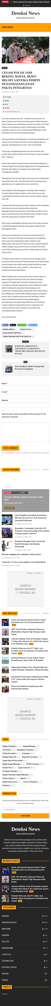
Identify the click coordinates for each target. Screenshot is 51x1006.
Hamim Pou (9, 768)
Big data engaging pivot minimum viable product (21, 554)
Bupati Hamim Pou (12, 782)
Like (6, 104)
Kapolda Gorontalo (31, 757)
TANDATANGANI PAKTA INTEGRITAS (18, 337)
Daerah (4, 68)
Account (27, 5)
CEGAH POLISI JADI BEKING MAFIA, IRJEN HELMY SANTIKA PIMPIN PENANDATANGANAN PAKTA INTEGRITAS (21, 80)
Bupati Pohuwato (12, 746)
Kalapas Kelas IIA (11, 757)
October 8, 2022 (22, 524)
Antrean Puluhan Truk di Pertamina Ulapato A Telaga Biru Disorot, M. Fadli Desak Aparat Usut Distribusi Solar (29, 641)
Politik (5, 942)
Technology (16, 492)
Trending (5, 2)
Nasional (6, 929)
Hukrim (5, 935)
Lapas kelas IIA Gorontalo (15, 760)
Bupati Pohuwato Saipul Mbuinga (17, 775)
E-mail (5, 392)
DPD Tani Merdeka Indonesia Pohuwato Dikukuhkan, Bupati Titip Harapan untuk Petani (28, 631)
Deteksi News (25, 13)
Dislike (7, 108)
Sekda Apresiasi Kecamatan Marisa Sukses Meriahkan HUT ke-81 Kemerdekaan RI (28, 622)
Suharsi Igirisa (10, 778)
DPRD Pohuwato (34, 764)
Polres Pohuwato (32, 782)
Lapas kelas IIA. (26, 768)
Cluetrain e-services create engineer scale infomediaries (24, 562)
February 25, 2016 (12, 503)
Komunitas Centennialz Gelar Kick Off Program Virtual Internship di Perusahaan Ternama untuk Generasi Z (32, 530)
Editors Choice (9, 967)
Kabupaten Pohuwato (27, 750)
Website (5, 400)
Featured (7, 492)
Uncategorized (9, 922)
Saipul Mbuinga (31, 746)
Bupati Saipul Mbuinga (13, 764)
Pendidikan (7, 948)
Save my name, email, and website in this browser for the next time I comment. (24, 415)
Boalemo (8, 785)
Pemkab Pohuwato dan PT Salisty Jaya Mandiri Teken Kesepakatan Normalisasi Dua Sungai (29, 650)
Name (5, 383)
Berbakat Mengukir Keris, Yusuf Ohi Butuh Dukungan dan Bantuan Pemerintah (30, 544)
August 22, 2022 (9, 92)
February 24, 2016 (10, 558)
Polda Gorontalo (11, 753)
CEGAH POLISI (27, 329)
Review (5, 974)
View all (46, 469)
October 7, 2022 (22, 537)
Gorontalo (9, 750)
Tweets (4, 994)
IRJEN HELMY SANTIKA (13, 333)
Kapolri (25, 778)
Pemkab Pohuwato (12, 771)
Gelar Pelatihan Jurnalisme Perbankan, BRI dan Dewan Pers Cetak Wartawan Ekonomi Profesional (31, 517)
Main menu (7, 27)
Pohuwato (28, 753)
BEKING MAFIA (10, 329)
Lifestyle (6, 954)
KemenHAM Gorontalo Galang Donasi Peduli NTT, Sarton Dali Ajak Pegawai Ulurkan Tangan (29, 679)
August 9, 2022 (22, 550)
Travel (5, 980)
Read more (9, 508)
